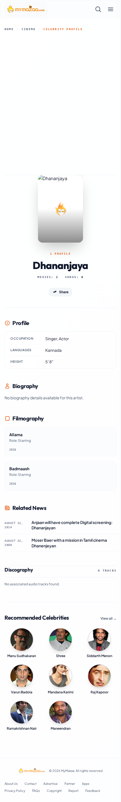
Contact (30, 783)
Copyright (54, 790)
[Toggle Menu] (110, 9)
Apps (85, 783)
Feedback (92, 790)
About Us (11, 783)
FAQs (36, 790)
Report (73, 790)
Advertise (50, 783)
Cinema (28, 29)
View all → (108, 618)
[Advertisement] (60, 102)
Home (9, 29)
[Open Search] (98, 9)
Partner (69, 783)
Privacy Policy (15, 790)
